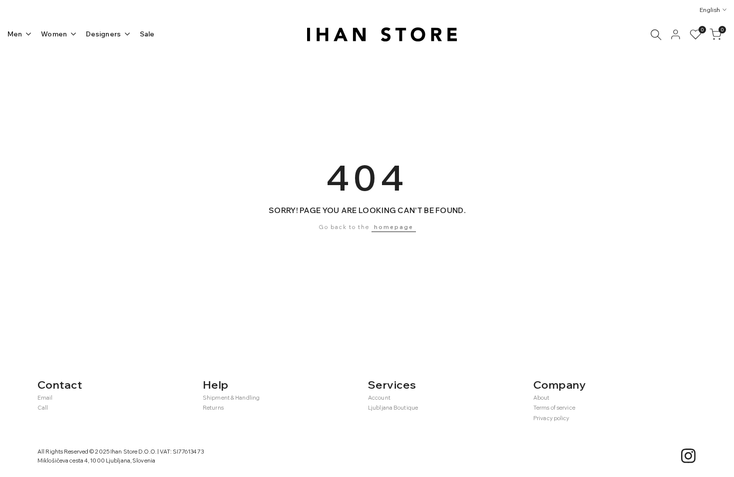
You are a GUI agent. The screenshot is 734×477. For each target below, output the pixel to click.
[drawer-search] (656, 34)
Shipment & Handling (231, 397)
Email (45, 397)
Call (42, 407)
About (541, 397)
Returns (213, 407)
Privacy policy (551, 418)
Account (379, 397)
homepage (393, 227)
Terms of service (554, 407)
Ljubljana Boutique (393, 407)
